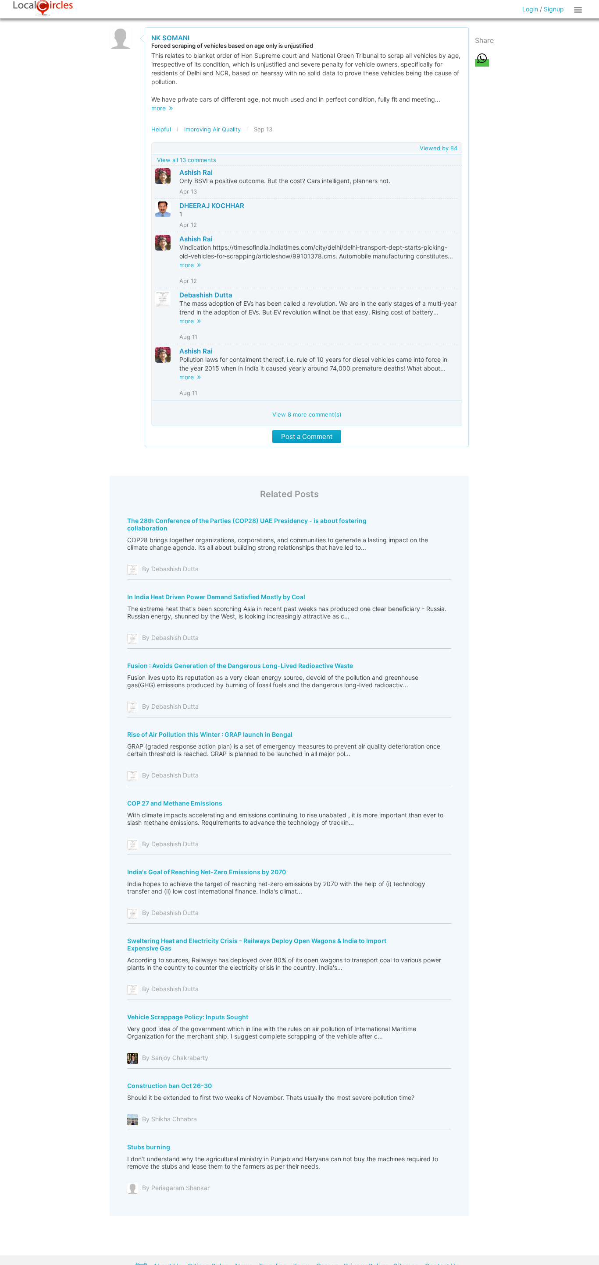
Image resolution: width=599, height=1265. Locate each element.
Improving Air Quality (212, 129)
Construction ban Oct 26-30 (169, 1085)
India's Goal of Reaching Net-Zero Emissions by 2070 (206, 872)
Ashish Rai (196, 172)
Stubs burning (148, 1147)
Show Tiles (579, 9)
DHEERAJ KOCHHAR (211, 205)
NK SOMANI (170, 38)
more (160, 108)
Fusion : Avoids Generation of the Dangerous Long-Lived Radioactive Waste (240, 665)
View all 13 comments (186, 159)
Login (530, 9)
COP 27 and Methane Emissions (174, 803)
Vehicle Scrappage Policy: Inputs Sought (187, 1017)
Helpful (161, 129)
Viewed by (438, 148)
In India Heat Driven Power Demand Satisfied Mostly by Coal (216, 597)
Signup (554, 9)
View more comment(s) (307, 414)
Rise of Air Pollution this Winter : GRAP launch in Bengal (209, 734)
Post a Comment (306, 436)
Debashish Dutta (205, 295)
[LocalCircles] (43, 8)
